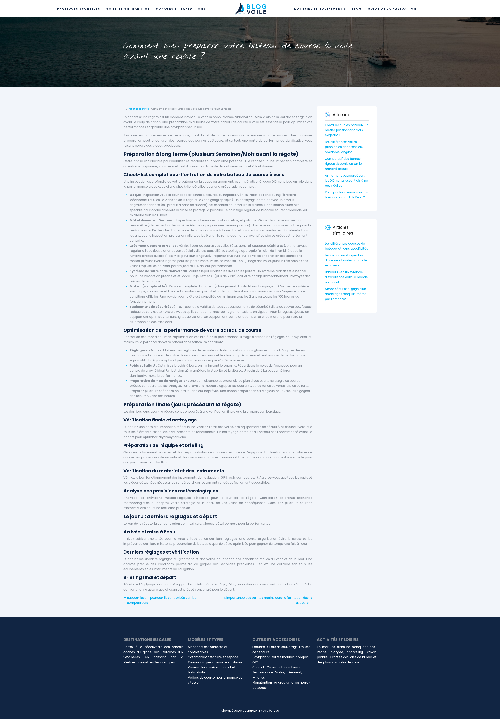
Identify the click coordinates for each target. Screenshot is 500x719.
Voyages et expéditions (181, 9)
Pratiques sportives (78, 9)
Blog (357, 9)
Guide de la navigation (392, 9)
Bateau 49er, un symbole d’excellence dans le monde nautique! (346, 277)
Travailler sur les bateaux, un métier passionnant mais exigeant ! (346, 130)
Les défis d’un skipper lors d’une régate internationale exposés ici (346, 260)
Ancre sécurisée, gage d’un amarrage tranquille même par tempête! (346, 294)
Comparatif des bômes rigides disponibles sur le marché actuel (343, 163)
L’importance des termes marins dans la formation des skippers (266, 600)
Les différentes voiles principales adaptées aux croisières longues (344, 147)
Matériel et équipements (320, 9)
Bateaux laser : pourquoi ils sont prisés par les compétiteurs (161, 600)
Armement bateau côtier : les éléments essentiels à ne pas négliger (346, 180)
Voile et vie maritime (128, 9)
